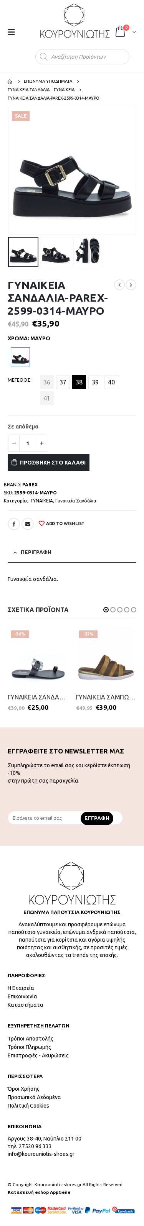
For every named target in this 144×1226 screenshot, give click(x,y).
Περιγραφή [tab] (36, 552)
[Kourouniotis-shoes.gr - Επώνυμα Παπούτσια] (74, 20)
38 (79, 382)
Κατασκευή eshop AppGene (39, 1192)
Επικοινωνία (22, 996)
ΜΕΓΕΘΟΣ (19, 379)
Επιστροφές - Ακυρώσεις (38, 1055)
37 (63, 382)
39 (95, 382)
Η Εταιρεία (21, 988)
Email (28, 524)
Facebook (14, 524)
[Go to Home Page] (10, 81)
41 (46, 398)
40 (111, 382)
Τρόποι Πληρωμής (29, 1047)
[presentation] (9, 171)
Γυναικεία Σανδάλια (75, 500)
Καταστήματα (25, 1005)
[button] (106, 609)
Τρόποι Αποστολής (30, 1039)
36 (46, 382)
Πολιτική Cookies (28, 1106)
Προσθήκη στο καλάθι (53, 463)
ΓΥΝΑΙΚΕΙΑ (42, 500)
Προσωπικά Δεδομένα (34, 1097)
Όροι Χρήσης (24, 1089)
